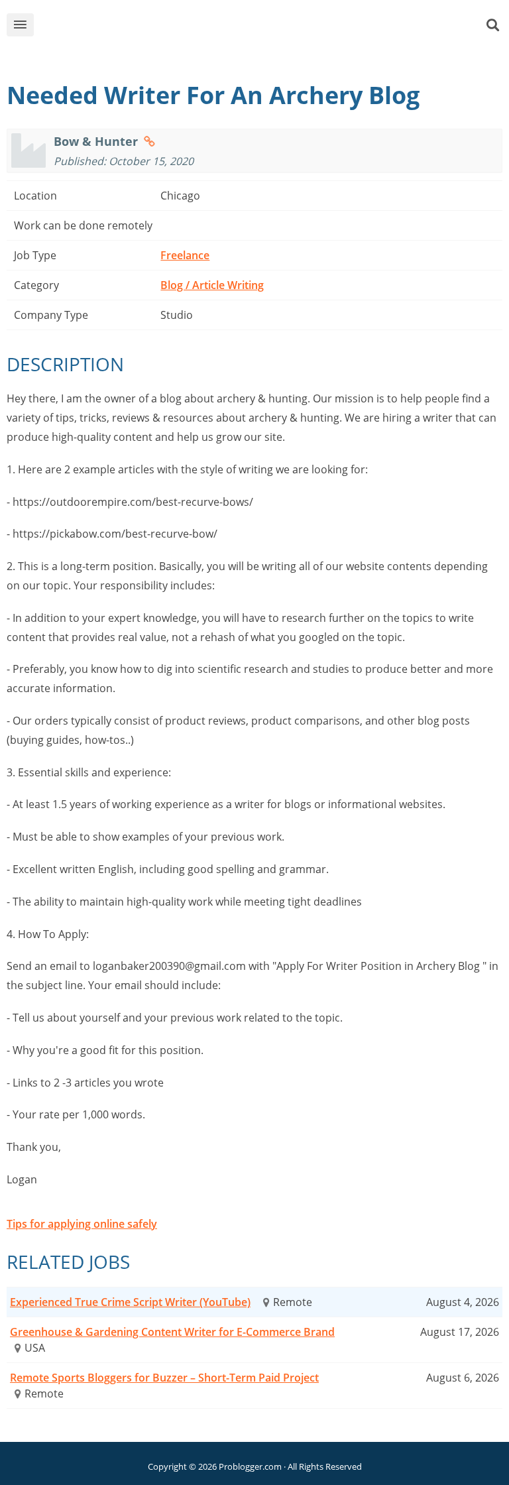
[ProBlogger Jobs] (275, 27)
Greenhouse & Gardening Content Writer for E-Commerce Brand (172, 1332)
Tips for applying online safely (82, 1224)
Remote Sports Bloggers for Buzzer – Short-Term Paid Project (164, 1377)
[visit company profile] (149, 141)
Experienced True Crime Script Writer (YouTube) (130, 1302)
